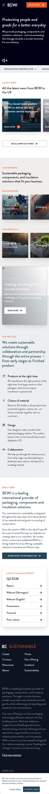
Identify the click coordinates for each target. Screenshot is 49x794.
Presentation (24, 606)
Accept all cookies (31, 789)
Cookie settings (15, 789)
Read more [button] (13, 310)
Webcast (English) (24, 599)
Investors (29, 665)
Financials (24, 613)
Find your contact (11, 755)
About (5, 670)
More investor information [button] (22, 555)
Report (24, 586)
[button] (12, 126)
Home (27, 654)
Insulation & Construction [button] (18, 69)
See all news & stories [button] (22, 143)
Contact (6, 659)
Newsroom (8, 665)
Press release (24, 620)
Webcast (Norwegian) (24, 592)
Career (5, 654)
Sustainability (31, 670)
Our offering (31, 659)
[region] (24, 783)
